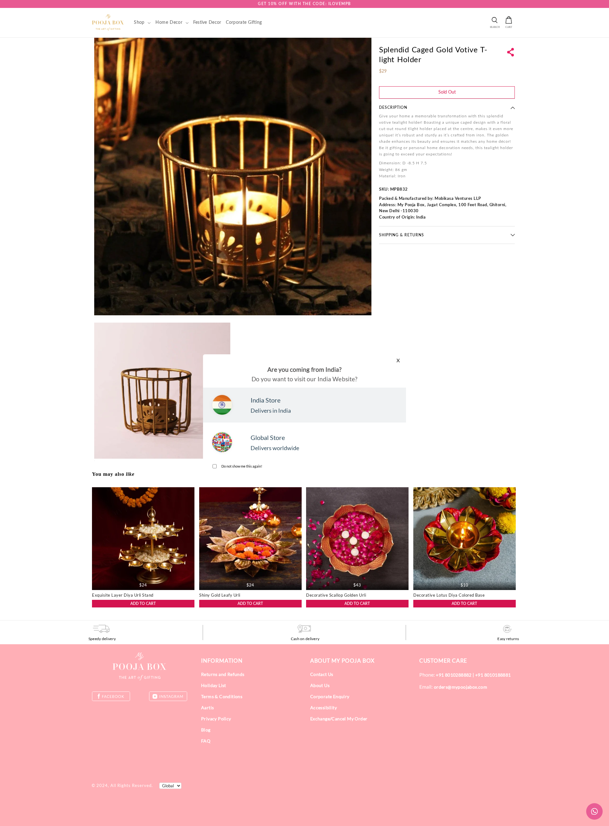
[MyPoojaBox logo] (108, 22)
